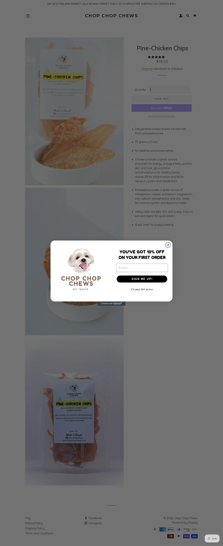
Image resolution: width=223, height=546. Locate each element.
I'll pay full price (142, 289)
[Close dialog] (168, 244)
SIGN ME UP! (142, 278)
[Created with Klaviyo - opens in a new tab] (111, 303)
